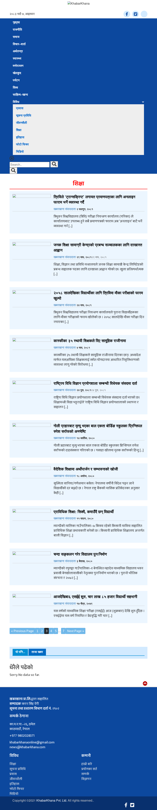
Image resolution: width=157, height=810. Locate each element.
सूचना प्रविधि (23, 115)
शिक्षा (18, 130)
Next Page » (75, 631)
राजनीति (17, 29)
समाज (16, 36)
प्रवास (19, 108)
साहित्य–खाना (20, 94)
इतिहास (20, 137)
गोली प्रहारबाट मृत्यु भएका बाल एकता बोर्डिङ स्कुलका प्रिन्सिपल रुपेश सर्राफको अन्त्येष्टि (98, 428)
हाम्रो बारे (86, 764)
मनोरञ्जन (18, 65)
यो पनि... (20, 652)
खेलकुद (17, 73)
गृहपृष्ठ (16, 22)
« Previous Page (22, 631)
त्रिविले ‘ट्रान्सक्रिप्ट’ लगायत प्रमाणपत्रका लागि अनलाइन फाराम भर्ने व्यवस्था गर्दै (94, 199)
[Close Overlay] (12, 158)
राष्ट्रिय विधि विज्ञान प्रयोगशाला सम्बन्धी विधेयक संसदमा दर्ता (95, 383)
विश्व (15, 87)
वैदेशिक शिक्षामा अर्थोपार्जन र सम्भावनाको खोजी (86, 469)
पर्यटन (16, 80)
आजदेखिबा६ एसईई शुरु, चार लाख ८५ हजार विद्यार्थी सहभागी (95, 596)
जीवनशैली (21, 122)
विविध (16, 101)
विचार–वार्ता (19, 44)
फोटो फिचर (22, 144)
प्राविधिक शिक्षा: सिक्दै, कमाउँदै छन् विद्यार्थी (84, 511)
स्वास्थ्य (17, 58)
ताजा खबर (37, 652)
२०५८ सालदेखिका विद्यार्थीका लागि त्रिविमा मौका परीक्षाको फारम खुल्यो (98, 295)
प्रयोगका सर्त (89, 769)
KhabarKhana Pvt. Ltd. (51, 800)
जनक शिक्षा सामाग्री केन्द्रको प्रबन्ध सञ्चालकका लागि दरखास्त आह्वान (98, 247)
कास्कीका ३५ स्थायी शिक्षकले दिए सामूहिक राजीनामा (90, 340)
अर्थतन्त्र (18, 51)
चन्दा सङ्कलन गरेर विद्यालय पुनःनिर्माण (80, 554)
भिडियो (20, 151)
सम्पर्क (85, 774)
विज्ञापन (86, 779)
